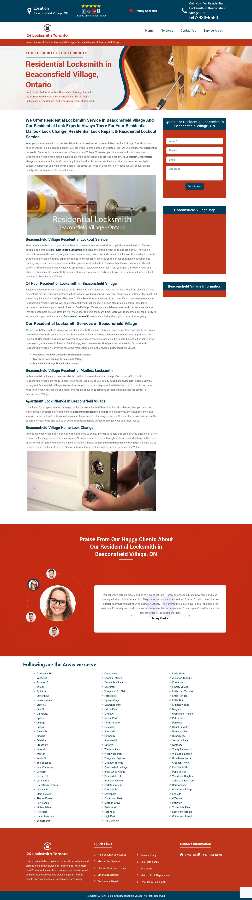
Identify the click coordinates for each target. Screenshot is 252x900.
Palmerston (178, 718)
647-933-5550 (203, 17)
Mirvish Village (180, 705)
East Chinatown (45, 767)
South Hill (109, 731)
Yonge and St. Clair (115, 691)
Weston (41, 754)
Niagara (176, 709)
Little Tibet (178, 700)
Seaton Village (180, 740)
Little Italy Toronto (182, 691)
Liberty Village (180, 687)
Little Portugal (180, 696)
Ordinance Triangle (183, 714)
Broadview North (181, 758)
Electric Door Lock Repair (112, 868)
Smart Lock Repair (108, 875)
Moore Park (110, 718)
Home (149, 30)
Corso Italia (110, 789)
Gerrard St (42, 776)
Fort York (109, 812)
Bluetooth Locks (150, 862)
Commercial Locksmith (76, 316)
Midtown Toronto (113, 763)
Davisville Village (114, 682)
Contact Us (188, 30)
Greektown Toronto (47, 785)
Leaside (176, 794)
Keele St (41, 758)
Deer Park (109, 687)
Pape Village (179, 772)
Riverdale (42, 812)
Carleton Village (113, 785)
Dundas (41, 727)
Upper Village (111, 700)
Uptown (108, 745)
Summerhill (110, 740)
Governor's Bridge (182, 789)
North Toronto (112, 722)
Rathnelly (109, 736)
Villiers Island (44, 807)
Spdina (40, 718)
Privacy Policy (148, 855)
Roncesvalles (180, 731)
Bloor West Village (114, 772)
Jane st (41, 749)
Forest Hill (110, 696)
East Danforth (180, 767)
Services (167, 30)
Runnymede (179, 736)
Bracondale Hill (113, 776)
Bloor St (41, 705)
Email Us (190, 855)
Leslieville (42, 789)
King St (41, 736)
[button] (54, 632)
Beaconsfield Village (116, 767)
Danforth (41, 772)
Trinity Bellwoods (182, 749)
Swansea (177, 745)
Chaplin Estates (113, 678)
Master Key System (109, 861)
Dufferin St (43, 696)
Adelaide (41, 740)
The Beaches (44, 763)
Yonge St (42, 678)
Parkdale (177, 722)
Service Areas (213, 30)
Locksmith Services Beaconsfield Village (54, 42)
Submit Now (194, 186)
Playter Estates (45, 798)
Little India (43, 780)
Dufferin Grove (112, 803)
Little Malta (178, 673)
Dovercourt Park (113, 798)
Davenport (110, 794)
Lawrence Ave (44, 700)
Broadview (42, 745)
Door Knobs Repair (108, 881)
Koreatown (178, 682)
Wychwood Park (113, 754)
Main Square (44, 794)
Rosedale (109, 727)
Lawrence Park (112, 705)
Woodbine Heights (182, 776)
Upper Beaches (45, 816)
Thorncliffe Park (181, 807)
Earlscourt (110, 807)
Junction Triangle (182, 678)
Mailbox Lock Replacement (156, 875)
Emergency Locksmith (153, 882)
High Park (109, 816)
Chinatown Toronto (182, 816)
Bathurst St (43, 682)
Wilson (40, 687)
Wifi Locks (146, 868)
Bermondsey (179, 785)
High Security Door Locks (112, 855)
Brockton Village (113, 780)
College (41, 722)
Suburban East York (183, 780)
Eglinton (41, 691)
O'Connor (177, 798)
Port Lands (43, 803)
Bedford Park (44, 821)
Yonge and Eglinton (115, 758)
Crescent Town (180, 763)
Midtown (109, 714)
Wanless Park (112, 749)
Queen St (42, 731)
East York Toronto (182, 812)
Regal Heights (180, 727)
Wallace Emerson (182, 754)
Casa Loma (110, 673)
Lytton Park (110, 709)
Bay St (40, 709)
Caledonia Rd (44, 673)
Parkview (177, 803)
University (42, 714)
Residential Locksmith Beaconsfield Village (98, 42)
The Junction (111, 821)
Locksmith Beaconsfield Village (124, 896)
